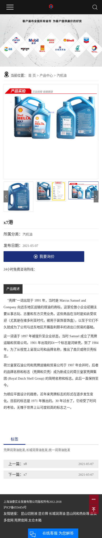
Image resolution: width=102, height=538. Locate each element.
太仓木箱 (35, 520)
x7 (25, 474)
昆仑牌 (43, 513)
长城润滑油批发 (37, 450)
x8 (25, 464)
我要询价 (47, 256)
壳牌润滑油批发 (14, 450)
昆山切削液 (29, 513)
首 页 (32, 75)
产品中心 (46, 75)
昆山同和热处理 (77, 513)
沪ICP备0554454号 (15, 507)
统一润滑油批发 (59, 450)
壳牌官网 (21, 520)
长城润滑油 (57, 513)
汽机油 (62, 75)
